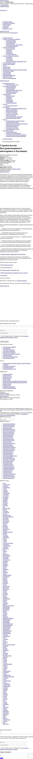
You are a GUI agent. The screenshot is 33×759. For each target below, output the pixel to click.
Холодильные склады (11, 105)
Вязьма (5, 533)
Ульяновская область (8, 475)
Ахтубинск (6, 495)
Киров (4, 573)
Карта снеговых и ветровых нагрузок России (15, 381)
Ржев (4, 651)
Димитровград (7, 546)
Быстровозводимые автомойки (14, 116)
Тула (4, 700)
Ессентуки (6, 554)
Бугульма (5, 511)
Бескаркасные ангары (8, 83)
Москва (5, 612)
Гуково (5, 541)
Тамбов (5, 690)
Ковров (5, 579)
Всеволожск (6, 529)
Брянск (5, 509)
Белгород (5, 502)
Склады (5, 104)
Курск (4, 596)
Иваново (5, 562)
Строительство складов (9, 63)
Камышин (5, 569)
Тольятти (5, 694)
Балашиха (2, 2)
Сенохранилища (10, 43)
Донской (5, 547)
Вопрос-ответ (6, 68)
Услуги (5, 65)
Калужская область (8, 436)
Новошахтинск (7, 633)
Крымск (5, 590)
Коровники (9, 51)
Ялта (4, 722)
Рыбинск (5, 657)
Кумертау (5, 594)
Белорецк (5, 505)
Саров (4, 669)
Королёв (5, 582)
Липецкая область (8, 444)
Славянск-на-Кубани (8, 676)
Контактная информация (9, 78)
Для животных (7, 94)
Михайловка (6, 607)
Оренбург (5, 639)
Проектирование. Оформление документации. (13, 254)
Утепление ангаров (8, 130)
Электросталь (6, 719)
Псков (4, 647)
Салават (5, 660)
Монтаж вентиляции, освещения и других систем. (14, 272)
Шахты (5, 715)
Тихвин (5, 693)
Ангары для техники (11, 112)
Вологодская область (8, 432)
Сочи (4, 682)
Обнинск (5, 635)
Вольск (5, 525)
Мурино (5, 614)
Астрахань (6, 494)
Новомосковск (7, 626)
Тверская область (7, 471)
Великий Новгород (8, 516)
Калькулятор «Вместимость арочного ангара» (15, 69)
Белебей (5, 504)
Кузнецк (5, 593)
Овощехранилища (11, 40)
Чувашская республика (9, 476)
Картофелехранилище (12, 91)
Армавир (5, 491)
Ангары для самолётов (12, 114)
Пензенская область (8, 453)
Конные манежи (10, 49)
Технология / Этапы (8, 71)
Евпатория (6, 548)
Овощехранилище (11, 87)
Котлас (5, 584)
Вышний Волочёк (8, 532)
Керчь (4, 571)
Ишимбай (5, 565)
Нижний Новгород (8, 623)
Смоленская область (8, 467)
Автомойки (9, 57)
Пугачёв (5, 648)
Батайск (5, 501)
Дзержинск (6, 544)
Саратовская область (8, 465)
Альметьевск (6, 487)
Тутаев (5, 701)
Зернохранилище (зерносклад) (14, 90)
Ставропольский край (9, 468)
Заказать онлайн (16, 169)
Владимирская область (9, 429)
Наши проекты (7, 24)
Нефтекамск (6, 621)
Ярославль (6, 724)
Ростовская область (8, 461)
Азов (4, 483)
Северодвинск (7, 671)
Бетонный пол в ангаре (12, 128)
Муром (5, 615)
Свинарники (9, 53)
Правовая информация (9, 75)
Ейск (4, 550)
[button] (2, 14)
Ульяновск (6, 704)
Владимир (5, 518)
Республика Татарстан (9, 460)
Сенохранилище (10, 89)
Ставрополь (6, 683)
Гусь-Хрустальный (8, 543)
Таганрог (5, 689)
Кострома (5, 583)
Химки (5, 708)
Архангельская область (9, 423)
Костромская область (8, 439)
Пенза (4, 643)
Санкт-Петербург (7, 664)
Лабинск (5, 597)
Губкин (5, 540)
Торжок (5, 696)
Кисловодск (6, 576)
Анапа (4, 489)
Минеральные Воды (8, 605)
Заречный (5, 558)
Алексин (5, 486)
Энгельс (5, 721)
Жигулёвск (6, 557)
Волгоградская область (9, 430)
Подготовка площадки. (7, 265)
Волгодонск (6, 521)
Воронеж (5, 526)
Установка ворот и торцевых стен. (10, 270)
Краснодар (6, 587)
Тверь (4, 692)
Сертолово (6, 672)
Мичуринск (6, 610)
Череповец (6, 712)
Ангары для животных (9, 47)
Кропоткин (6, 589)
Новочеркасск (6, 632)
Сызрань (5, 687)
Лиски (4, 601)
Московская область (8, 446)
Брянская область (7, 428)
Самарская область (8, 464)
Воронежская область (8, 433)
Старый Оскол (7, 685)
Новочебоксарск (7, 630)
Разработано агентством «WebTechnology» (14, 414)
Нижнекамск (6, 622)
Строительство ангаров (12, 122)
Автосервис (9, 58)
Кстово (5, 591)
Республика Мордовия (9, 458)
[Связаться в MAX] (1, 9)
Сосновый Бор (7, 680)
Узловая (5, 703)
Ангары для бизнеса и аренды (11, 56)
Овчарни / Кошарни (11, 54)
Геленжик (5, 536)
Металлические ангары (12, 84)
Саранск (5, 665)
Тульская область (7, 472)
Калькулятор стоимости (9, 352)
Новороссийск (7, 628)
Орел (4, 637)
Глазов (5, 539)
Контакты (5, 27)
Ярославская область (8, 478)
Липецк (5, 600)
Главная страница (7, 21)
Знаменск (5, 561)
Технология (6, 26)
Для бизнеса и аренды (9, 349)
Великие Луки (7, 515)
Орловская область (8, 451)
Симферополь (6, 675)
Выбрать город (9, 2)
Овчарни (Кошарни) (11, 103)
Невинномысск (7, 619)
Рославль (5, 653)
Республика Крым (8, 457)
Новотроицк (6, 629)
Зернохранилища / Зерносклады (14, 44)
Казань (5, 566)
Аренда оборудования (9, 64)
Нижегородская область (9, 447)
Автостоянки (9, 60)
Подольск (5, 646)
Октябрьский (6, 636)
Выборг (5, 530)
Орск (4, 640)
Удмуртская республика (9, 474)
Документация (4, 5)
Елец (4, 553)
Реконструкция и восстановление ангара (16, 123)
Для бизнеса (6, 107)
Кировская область (8, 437)
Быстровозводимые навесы (13, 118)
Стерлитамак (6, 686)
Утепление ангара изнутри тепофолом (16, 134)
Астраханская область (9, 425)
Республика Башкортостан (10, 455)
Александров (6, 484)
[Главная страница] (13, 407)
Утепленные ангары (11, 132)
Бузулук (5, 514)
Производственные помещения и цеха (16, 61)
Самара (5, 662)
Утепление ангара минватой (13, 133)
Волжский (6, 522)
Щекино (5, 718)
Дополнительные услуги (12, 129)
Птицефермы (9, 101)
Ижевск (5, 564)
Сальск (5, 661)
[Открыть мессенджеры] (0, 755)
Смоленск (5, 678)
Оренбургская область (9, 450)
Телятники (9, 50)
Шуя (4, 717)
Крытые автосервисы (11, 111)
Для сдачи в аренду (11, 115)
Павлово (5, 642)
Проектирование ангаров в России (15, 121)
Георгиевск (6, 537)
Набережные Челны (8, 618)
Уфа (4, 705)
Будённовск (6, 512)
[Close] (0, 418)
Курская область (7, 442)
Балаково (5, 497)
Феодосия (5, 707)
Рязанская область (7, 462)
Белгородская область (8, 426)
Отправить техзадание (9, 23)
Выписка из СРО (7, 28)
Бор (4, 507)
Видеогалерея (6, 67)
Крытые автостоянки (11, 109)
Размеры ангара (7, 384)
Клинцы (5, 578)
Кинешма (5, 572)
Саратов (5, 668)
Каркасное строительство (12, 125)
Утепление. (4, 275)
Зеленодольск (6, 559)
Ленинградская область (9, 443)
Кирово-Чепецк (7, 575)
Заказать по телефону (6, 169)
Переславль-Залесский (9, 644)
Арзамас (5, 490)
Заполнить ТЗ (3, 10)
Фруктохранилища (11, 42)
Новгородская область (9, 449)
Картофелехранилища (12, 46)
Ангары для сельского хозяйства (11, 39)
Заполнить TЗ (14, 32)
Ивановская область (8, 435)
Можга (5, 611)
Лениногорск (6, 598)
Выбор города (6, 385)
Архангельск (6, 493)
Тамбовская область (8, 469)
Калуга (5, 568)
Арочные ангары (7, 355)
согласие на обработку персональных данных (14, 336)
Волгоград (6, 519)
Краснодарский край (8, 440)
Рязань (4, 658)
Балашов (5, 500)
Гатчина (5, 534)
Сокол (4, 679)
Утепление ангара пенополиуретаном (16, 136)
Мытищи (5, 616)
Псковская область (8, 454)
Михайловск (6, 608)
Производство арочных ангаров (11, 354)
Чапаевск (5, 710)
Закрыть (2, 752)
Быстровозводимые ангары (10, 356)
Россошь (5, 654)
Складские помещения (9, 351)
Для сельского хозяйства (9, 86)
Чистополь (6, 714)
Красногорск (6, 586)
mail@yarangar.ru (4, 0)
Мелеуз (5, 604)
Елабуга (5, 551)
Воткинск (5, 527)
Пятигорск (6, 650)
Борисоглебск (6, 508)
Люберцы (5, 603)
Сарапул (5, 667)
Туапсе (5, 697)
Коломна (5, 580)
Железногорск (6, 555)
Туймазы (5, 699)
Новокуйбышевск (7, 625)
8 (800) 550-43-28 (4, 6)
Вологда (5, 523)
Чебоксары (6, 711)
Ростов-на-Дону (7, 655)
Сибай (4, 673)
